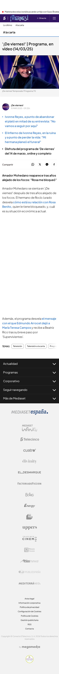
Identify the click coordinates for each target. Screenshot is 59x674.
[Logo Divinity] (29, 461)
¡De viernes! (17, 105)
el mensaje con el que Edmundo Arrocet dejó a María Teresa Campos (29, 323)
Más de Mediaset (14, 398)
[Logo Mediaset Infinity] (29, 428)
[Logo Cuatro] (29, 450)
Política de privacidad (29, 607)
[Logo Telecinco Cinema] (29, 539)
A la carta (20, 25)
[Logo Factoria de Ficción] (30, 484)
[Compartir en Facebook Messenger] (47, 165)
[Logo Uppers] (30, 528)
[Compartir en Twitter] (40, 165)
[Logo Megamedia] (31, 646)
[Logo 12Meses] (29, 550)
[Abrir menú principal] (54, 18)
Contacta (29, 628)
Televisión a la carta (36, 346)
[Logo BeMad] (29, 517)
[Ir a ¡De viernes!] (19, 18)
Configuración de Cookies (29, 611)
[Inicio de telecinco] (4, 18)
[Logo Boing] (29, 495)
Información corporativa (29, 603)
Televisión (17, 346)
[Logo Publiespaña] (30, 572)
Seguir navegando (15, 389)
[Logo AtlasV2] (29, 560)
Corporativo (11, 381)
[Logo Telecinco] (29, 439)
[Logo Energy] (29, 506)
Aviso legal (29, 598)
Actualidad (10, 363)
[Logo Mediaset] (29, 414)
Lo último (7, 25)
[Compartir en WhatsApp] (33, 165)
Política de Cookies (29, 616)
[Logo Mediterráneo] (30, 583)
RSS (29, 624)
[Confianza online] (29, 662)
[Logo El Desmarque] (29, 472)
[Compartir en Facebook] (54, 165)
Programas (10, 372)
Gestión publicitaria (29, 620)
